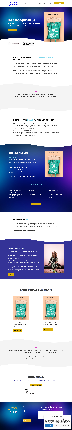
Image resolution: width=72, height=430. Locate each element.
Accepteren (49, 425)
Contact (51, 3)
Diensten (27, 3)
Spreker (24, 409)
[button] (69, 416)
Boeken (32, 3)
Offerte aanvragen (59, 3)
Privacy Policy (58, 427)
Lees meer (11, 274)
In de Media (39, 3)
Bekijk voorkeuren (66, 425)
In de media (25, 414)
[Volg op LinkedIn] (10, 412)
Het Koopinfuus (26, 413)
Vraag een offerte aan (36, 385)
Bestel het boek (12, 30)
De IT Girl (24, 411)
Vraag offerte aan (48, 329)
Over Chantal (45, 3)
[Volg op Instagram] (13, 412)
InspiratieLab (25, 410)
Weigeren (57, 425)
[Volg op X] (16, 412)
